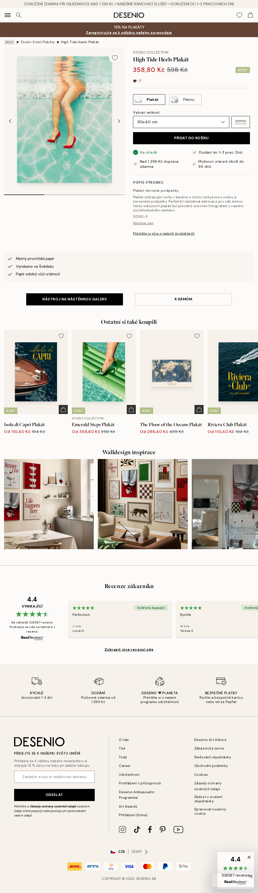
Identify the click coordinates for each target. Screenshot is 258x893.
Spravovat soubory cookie (210, 811)
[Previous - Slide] (10, 121)
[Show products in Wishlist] (239, 15)
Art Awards (128, 806)
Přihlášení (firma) (133, 815)
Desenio (143, 879)
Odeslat (54, 794)
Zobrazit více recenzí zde (129, 649)
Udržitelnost (129, 775)
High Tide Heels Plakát (80, 42)
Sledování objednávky (212, 757)
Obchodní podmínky (211, 766)
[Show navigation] (7, 15)
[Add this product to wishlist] (115, 57)
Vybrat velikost (146, 112)
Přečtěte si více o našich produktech (164, 233)
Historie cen (143, 223)
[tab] (24, 193)
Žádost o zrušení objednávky (208, 799)
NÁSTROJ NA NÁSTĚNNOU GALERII (74, 299)
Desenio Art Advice (210, 740)
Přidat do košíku (191, 138)
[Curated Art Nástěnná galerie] (142, 504)
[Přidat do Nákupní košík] (63, 409)
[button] (240, 122)
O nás (124, 740)
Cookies (201, 775)
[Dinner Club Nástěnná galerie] (49, 504)
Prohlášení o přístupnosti (140, 783)
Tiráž (123, 757)
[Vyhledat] (18, 15)
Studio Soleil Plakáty (38, 42)
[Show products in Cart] (250, 15)
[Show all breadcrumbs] (9, 42)
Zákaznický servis (209, 748)
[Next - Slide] (119, 121)
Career (125, 766)
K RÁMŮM (183, 299)
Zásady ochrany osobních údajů (53, 806)
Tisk (122, 748)
